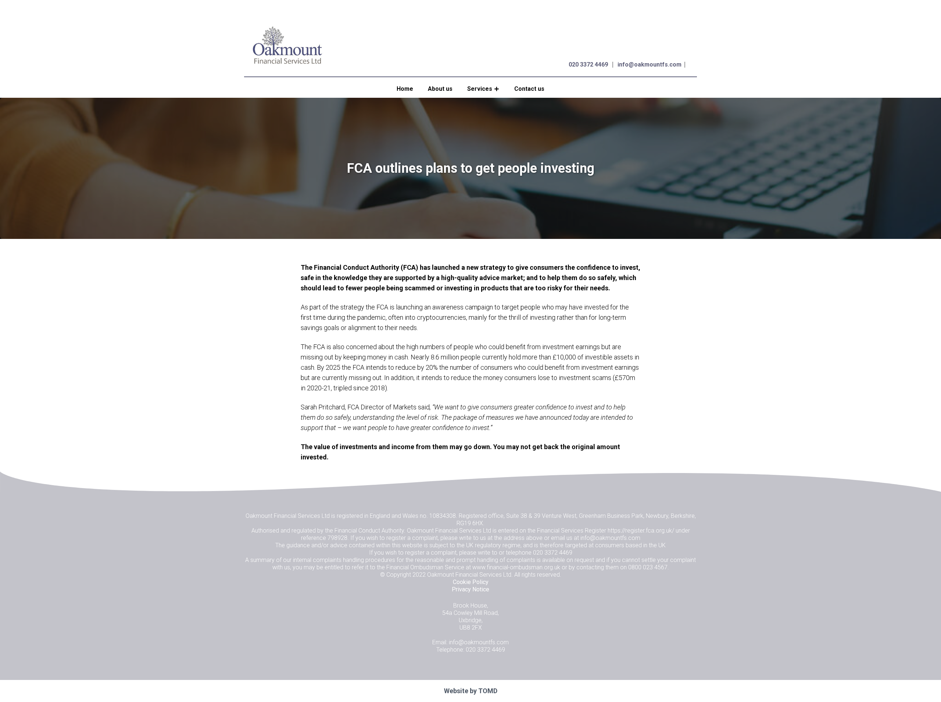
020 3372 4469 (588, 64)
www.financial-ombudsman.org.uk (516, 567)
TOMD (487, 691)
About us (440, 88)
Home (405, 88)
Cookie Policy (471, 582)
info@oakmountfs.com (649, 64)
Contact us (529, 88)
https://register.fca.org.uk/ (641, 530)
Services (479, 88)
